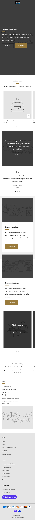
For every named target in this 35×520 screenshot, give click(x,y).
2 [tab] (17, 191)
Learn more (11, 246)
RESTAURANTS (6, 454)
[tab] (13, 351)
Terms (3, 480)
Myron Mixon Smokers (8, 464)
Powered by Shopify (17, 515)
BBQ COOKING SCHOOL (9, 448)
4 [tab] (20, 372)
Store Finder (5, 470)
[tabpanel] (17, 107)
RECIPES (4, 451)
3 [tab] (19, 191)
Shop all (7, 45)
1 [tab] (15, 191)
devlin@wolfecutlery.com (9, 489)
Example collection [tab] (10, 86)
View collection (17, 333)
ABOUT (4, 441)
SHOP (3, 444)
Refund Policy (6, 473)
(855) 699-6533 (6, 492)
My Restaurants (6, 467)
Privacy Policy (6, 476)
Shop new (21, 45)
